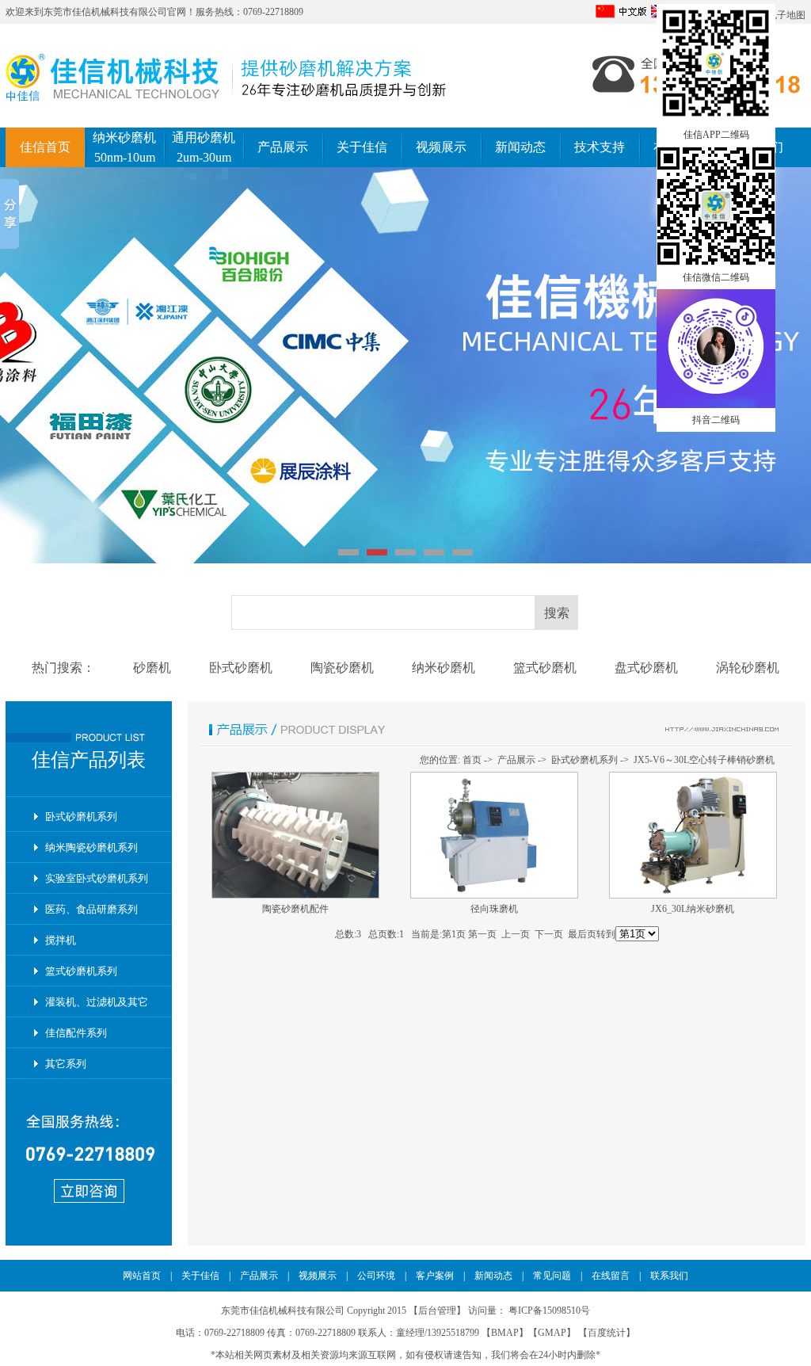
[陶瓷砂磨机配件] (295, 895)
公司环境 (376, 1275)
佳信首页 (45, 147)
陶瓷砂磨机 (342, 667)
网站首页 (142, 1275)
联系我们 (669, 1275)
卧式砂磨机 (240, 667)
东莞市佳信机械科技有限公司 (105, 11)
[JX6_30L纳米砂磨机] (693, 895)
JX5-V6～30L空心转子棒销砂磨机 (704, 759)
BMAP (505, 1332)
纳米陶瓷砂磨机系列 (91, 847)
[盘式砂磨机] (405, 365)
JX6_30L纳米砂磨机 (692, 908)
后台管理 (437, 1310)
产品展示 (282, 147)
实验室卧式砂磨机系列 (96, 878)
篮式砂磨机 (545, 667)
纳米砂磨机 (443, 667)
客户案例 (435, 1275)
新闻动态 (520, 147)
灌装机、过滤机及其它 (96, 1002)
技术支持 (599, 147)
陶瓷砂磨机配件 (295, 908)
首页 (472, 759)
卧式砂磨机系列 (81, 816)
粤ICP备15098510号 (549, 1310)
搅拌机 (60, 940)
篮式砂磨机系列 (81, 971)
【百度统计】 (606, 1332)
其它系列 (65, 1064)
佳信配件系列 (76, 1033)
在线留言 (611, 1275)
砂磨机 (152, 667)
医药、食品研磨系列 (91, 909)
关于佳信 (362, 147)
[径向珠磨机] (494, 895)
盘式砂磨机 (646, 667)
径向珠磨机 (494, 908)
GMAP (552, 1332)
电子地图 (786, 15)
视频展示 (441, 147)
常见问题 (552, 1275)
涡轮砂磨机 (747, 667)
